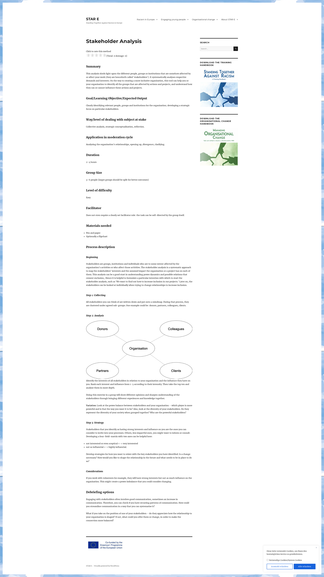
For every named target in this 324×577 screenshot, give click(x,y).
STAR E (92, 19)
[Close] (316, 547)
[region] (291, 558)
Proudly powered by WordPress (106, 566)
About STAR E (228, 19)
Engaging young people (173, 19)
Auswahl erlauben (279, 566)
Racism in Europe (146, 19)
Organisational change (203, 19)
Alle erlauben (304, 566)
